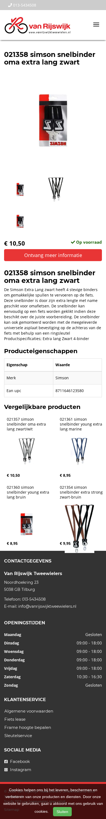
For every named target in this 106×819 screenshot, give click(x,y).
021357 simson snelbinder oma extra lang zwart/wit (27, 424)
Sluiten (62, 811)
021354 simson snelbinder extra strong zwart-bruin (82, 492)
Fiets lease (15, 719)
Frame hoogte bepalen (27, 727)
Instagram (20, 769)
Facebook (19, 761)
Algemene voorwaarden (28, 711)
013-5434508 (24, 5)
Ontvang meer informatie (53, 255)
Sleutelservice (18, 735)
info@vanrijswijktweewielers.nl (47, 606)
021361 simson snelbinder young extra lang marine (81, 424)
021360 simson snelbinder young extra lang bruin (28, 492)
